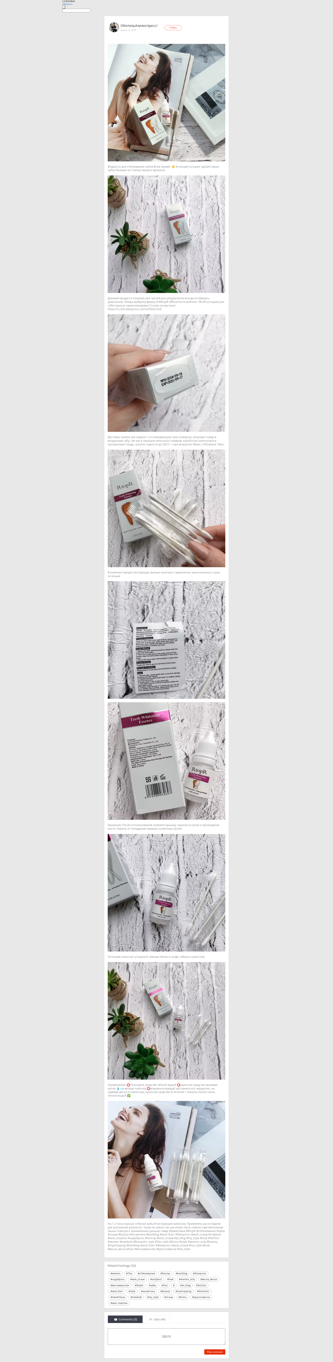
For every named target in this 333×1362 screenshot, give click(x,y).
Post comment (215, 1352)
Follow (173, 27)
